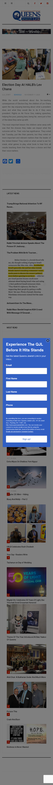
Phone (9, 405)
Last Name (11, 392)
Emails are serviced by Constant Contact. (19, 431)
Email (9, 365)
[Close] (47, 340)
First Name (11, 378)
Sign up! (27, 439)
